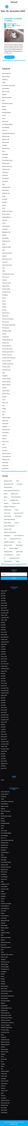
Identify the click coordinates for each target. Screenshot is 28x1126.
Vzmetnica (4, 450)
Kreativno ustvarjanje (7, 211)
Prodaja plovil (5, 336)
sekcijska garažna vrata (15, 538)
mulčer (16, 509)
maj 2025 (3, 627)
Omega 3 (4, 280)
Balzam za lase (6, 91)
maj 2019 (3, 765)
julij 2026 (3, 593)
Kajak (3, 184)
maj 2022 (3, 702)
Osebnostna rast (6, 292)
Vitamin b (4, 435)
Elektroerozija (5, 142)
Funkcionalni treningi (7, 160)
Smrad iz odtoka (6, 366)
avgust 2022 (4, 695)
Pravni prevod (5, 322)
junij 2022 (3, 700)
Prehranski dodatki (6, 330)
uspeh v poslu (19, 551)
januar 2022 (4, 712)
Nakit (3, 250)
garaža (5, 493)
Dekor (3, 118)
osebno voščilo (7, 522)
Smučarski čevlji (6, 369)
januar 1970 (4, 768)
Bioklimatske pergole (7, 103)
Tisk (3, 414)
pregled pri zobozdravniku (10, 532)
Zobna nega (5, 462)
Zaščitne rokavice (6, 453)
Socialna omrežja (6, 378)
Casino (4, 115)
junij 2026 (3, 595)
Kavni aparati (5, 190)
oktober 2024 (4, 639)
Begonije (4, 94)
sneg (19, 542)
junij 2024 (3, 649)
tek (4, 548)
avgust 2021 (4, 722)
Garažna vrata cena (7, 166)
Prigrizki (4, 333)
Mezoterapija (5, 238)
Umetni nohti (5, 423)
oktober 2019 (4, 763)
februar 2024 (4, 659)
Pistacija (4, 310)
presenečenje (7, 535)
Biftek (3, 100)
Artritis (3, 82)
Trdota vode (5, 420)
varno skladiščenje (8, 554)
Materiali (4, 235)
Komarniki (4, 199)
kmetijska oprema (14, 500)
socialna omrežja (8, 545)
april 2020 (3, 758)
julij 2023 (3, 673)
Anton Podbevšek (6, 73)
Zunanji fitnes (5, 468)
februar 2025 (4, 634)
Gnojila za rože (5, 169)
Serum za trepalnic (6, 360)
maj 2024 (3, 651)
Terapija (4, 408)
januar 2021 (4, 739)
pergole (16, 522)
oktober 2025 (4, 615)
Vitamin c (4, 438)
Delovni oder (5, 121)
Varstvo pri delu (6, 429)
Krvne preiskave (6, 214)
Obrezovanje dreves (7, 265)
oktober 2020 (4, 746)
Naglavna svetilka (6, 247)
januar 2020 (4, 761)
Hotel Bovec (5, 175)
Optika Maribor (5, 286)
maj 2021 (3, 729)
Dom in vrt (4, 130)
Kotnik (3, 208)
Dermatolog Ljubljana (7, 124)
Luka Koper (5, 229)
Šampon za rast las (7, 354)
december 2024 (5, 637)
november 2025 (5, 612)
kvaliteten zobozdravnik (9, 506)
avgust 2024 (4, 644)
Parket (3, 301)
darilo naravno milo (8, 484)
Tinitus (3, 411)
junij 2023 (3, 676)
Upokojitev (4, 426)
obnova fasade (7, 516)
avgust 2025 (4, 620)
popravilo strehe (8, 529)
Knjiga (3, 196)
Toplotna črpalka (6, 417)
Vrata (3, 444)
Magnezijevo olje (6, 232)
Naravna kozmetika (7, 253)
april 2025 (3, 629)
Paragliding (5, 295)
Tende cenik (5, 402)
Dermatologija (5, 127)
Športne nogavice (6, 384)
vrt (4, 558)
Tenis (3, 405)
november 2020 (5, 744)
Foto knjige (4, 157)
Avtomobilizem (5, 88)
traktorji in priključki (13, 548)
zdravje (17, 561)
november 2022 (5, 690)
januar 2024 (4, 661)
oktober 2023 (4, 666)
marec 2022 (4, 707)
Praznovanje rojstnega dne (8, 324)
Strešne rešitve (6, 393)
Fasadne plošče (6, 148)
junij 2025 (3, 624)
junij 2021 (3, 727)
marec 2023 (4, 683)
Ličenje (4, 223)
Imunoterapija (5, 178)
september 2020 (5, 748)
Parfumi (4, 298)
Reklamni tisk (5, 342)
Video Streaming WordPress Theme (13, 1122)
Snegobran (4, 375)
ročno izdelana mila (18, 535)
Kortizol (4, 205)
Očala (3, 271)
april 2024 (3, 654)
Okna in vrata (5, 277)
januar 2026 (4, 608)
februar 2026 (4, 605)
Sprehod (4, 387)
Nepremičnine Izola (7, 259)
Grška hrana (5, 172)
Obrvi (3, 268)
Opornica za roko (6, 283)
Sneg (3, 372)
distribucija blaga (8, 487)
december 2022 (5, 688)
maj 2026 (3, 598)
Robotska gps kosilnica (8, 351)
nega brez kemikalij (18, 513)
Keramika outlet (6, 193)
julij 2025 (3, 622)
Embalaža (4, 145)
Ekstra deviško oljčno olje (8, 133)
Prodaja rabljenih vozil (7, 339)
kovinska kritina (16, 503)
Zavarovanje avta (6, 456)
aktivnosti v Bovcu (8, 480)
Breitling (4, 109)
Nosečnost (4, 262)
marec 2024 (4, 656)
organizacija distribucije (9, 519)
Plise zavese (5, 316)
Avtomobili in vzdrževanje (8, 85)
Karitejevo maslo (6, 187)
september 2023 (5, 668)
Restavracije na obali (7, 348)
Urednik (9, 25)
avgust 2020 (4, 751)
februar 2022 (4, 710)
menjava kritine (7, 509)
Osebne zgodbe (6, 289)
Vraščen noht (5, 441)
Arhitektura (4, 79)
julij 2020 (3, 753)
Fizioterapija (5, 154)
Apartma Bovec (6, 76)
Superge (4, 396)
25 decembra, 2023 (11, 23)
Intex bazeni (5, 181)
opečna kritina (18, 516)
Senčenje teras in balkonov (8, 357)
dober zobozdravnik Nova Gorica (11, 490)
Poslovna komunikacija (7, 319)
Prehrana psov (5, 327)
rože (5, 538)
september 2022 (5, 693)
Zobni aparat (5, 465)
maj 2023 (3, 678)
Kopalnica (4, 202)
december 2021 (5, 714)
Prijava (2, 780)
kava (5, 500)
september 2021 (5, 719)
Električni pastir (6, 136)
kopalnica (6, 503)
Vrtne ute (4, 447)
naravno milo (7, 513)
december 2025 (5, 610)
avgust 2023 (4, 671)
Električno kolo (5, 139)
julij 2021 (3, 724)
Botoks (4, 106)
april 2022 (3, 705)
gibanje (5, 497)
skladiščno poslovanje (9, 542)
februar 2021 (4, 736)
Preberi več (10, 57)
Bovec (17, 480)
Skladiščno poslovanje (7, 363)
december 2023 (5, 663)
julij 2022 (3, 697)
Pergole (4, 304)
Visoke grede (5, 432)
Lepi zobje (4, 220)
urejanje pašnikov (8, 551)
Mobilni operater (6, 241)
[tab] (7, 6)
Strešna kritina (5, 390)
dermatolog (19, 484)
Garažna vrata (5, 163)
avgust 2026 (4, 590)
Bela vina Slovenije (6, 97)
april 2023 (3, 680)
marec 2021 (4, 734)
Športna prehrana (6, 381)
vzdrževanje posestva (14, 558)
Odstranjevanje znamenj (8, 274)
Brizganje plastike (6, 112)
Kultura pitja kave (6, 217)
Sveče (3, 399)
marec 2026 (4, 603)
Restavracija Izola (6, 345)
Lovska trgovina (6, 226)
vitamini (18, 554)
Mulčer (4, 244)
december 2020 (5, 741)
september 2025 (5, 617)
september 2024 (5, 642)
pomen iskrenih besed (9, 525)
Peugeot (4, 307)
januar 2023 (4, 685)
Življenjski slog (5, 459)
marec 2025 (4, 632)
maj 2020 (3, 756)
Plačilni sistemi (5, 313)
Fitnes (3, 151)
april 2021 (3, 731)
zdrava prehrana (8, 561)
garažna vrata (14, 493)
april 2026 (3, 600)
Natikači (4, 256)
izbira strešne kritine (16, 497)
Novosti (14, 2)
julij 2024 (3, 646)
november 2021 (5, 717)
